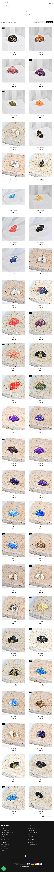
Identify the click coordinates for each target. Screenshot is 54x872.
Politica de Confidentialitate (7, 832)
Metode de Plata (31, 828)
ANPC (29, 834)
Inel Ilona (13, 780)
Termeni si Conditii (5, 830)
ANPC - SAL (30, 836)
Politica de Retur (31, 830)
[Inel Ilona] (13, 766)
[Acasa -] (9, 4)
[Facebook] (25, 856)
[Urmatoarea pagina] (51, 816)
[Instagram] (28, 856)
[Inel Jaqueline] (13, 39)
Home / (26, 11)
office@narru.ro (33, 844)
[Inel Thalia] (13, 165)
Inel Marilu (13, 622)
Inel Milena (13, 116)
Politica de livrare (4, 834)
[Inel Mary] (40, 39)
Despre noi (3, 828)
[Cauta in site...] (50, 3)
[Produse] (2, 4)
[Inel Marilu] (13, 608)
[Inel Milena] (13, 102)
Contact (2, 836)
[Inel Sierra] (40, 165)
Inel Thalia (13, 179)
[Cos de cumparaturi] (52, 3)
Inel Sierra (40, 179)
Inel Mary (40, 53)
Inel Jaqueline (13, 53)
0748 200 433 (33, 842)
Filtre (50, 22)
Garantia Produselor (32, 832)
